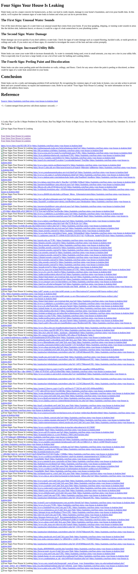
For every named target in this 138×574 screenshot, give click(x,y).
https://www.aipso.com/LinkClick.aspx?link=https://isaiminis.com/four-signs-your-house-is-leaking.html (77, 522)
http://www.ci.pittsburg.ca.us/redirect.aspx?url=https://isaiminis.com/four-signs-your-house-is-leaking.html (78, 213)
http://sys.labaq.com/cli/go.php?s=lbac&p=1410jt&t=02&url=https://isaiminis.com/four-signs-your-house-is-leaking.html (84, 182)
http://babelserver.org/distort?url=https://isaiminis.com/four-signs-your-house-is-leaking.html (72, 464)
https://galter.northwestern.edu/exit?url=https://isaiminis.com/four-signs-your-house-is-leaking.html (75, 274)
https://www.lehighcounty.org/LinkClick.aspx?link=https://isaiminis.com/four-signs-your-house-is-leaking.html (80, 493)
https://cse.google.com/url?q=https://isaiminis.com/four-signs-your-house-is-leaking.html (70, 252)
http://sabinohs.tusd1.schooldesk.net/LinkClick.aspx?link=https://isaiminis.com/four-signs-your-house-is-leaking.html (82, 340)
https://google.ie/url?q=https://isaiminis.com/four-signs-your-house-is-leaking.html (68, 267)
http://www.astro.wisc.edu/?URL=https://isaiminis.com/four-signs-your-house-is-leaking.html (72, 568)
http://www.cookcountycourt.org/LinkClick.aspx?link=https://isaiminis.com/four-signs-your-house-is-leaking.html (81, 488)
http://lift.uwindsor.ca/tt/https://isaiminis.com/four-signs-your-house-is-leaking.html (68, 150)
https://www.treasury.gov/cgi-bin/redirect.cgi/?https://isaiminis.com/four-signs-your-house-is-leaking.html (77, 281)
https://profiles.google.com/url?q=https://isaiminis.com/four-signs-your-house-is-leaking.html (72, 247)
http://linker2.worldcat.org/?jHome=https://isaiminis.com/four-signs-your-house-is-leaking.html (73, 449)
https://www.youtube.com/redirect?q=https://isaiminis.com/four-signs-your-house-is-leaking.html (74, 158)
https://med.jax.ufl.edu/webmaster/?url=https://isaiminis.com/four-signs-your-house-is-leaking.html (75, 284)
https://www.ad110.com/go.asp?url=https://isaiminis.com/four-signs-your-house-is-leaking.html (73, 432)
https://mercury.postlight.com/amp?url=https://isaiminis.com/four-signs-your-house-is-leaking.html (74, 439)
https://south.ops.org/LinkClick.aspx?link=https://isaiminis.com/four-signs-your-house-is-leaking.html (76, 357)
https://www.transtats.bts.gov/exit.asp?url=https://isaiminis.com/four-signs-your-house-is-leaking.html (76, 228)
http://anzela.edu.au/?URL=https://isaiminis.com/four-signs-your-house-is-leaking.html (70, 240)
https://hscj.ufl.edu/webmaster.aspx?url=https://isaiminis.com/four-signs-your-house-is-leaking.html (75, 199)
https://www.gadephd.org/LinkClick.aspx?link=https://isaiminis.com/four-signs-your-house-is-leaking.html (78, 349)
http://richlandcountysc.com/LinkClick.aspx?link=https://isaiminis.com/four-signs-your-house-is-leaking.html (79, 473)
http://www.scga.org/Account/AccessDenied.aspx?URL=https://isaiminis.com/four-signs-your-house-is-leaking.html (82, 153)
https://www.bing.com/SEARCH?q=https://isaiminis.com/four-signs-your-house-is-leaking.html (41, 145)
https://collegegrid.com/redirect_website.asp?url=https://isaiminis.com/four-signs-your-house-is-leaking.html (79, 447)
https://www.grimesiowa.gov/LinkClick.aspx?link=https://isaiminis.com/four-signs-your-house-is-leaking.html (80, 510)
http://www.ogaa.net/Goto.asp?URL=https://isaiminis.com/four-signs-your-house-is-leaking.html (74, 553)
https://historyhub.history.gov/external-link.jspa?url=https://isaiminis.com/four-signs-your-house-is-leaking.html (80, 277)
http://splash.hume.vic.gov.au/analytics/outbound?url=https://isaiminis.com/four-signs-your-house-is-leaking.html (81, 556)
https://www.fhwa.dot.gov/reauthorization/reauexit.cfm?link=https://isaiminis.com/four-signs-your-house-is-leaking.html (84, 328)
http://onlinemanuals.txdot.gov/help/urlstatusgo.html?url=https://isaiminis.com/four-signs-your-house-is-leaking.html (82, 148)
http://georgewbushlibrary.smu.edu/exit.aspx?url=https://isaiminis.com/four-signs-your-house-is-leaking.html (79, 184)
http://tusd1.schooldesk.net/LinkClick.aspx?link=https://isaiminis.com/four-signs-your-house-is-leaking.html (79, 405)
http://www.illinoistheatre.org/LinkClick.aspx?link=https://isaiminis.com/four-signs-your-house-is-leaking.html (80, 342)
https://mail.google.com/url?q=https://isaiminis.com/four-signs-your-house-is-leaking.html (71, 264)
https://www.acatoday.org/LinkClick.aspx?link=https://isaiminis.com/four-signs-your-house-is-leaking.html (78, 485)
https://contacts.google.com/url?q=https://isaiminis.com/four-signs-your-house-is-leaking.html (72, 255)
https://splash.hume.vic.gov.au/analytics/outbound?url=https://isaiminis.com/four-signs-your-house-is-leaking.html (81, 308)
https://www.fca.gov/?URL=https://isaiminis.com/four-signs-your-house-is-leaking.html (70, 505)
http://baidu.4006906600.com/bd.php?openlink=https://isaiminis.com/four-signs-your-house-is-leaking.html (78, 549)
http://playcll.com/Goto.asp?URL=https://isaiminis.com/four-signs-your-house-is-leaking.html (73, 515)
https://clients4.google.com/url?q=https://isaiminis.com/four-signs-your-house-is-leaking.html (72, 257)
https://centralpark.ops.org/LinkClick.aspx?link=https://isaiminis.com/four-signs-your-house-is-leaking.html (78, 483)
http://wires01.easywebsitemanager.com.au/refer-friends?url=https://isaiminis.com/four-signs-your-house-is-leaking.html (84, 502)
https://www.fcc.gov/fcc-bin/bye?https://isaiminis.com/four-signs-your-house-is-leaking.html (72, 272)
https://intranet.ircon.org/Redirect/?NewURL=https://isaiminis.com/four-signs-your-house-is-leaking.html (77, 512)
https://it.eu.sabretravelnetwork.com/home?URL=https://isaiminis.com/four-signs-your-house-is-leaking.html (79, 155)
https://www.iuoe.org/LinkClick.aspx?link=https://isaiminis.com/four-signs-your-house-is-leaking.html (76, 396)
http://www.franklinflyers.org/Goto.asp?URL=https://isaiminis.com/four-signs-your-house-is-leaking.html (78, 507)
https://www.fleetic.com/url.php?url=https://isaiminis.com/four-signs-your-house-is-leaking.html (73, 417)
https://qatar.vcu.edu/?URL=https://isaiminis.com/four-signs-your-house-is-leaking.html (70, 315)
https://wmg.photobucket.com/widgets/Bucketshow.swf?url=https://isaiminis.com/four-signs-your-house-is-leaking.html (83, 393)
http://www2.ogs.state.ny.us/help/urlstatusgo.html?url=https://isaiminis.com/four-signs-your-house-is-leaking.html (81, 175)
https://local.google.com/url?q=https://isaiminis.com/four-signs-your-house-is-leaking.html (71, 245)
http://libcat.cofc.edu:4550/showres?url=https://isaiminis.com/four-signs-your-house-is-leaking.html (75, 187)
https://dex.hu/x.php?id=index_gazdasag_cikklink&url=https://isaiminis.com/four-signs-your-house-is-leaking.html (81, 332)
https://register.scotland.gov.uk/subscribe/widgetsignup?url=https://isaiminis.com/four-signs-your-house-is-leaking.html (83, 313)
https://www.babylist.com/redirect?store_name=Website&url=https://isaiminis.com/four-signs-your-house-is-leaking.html (84, 233)
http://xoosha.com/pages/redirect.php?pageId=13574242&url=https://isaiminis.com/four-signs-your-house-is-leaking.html (84, 345)
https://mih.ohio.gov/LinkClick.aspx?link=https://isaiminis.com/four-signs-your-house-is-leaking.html (76, 466)
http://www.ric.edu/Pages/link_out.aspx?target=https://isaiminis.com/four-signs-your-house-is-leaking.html (78, 306)
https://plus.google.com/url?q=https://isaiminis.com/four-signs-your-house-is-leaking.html (71, 262)
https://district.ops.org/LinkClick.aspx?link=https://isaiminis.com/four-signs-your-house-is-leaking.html (76, 490)
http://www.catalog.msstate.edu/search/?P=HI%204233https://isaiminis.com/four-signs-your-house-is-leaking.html (81, 420)
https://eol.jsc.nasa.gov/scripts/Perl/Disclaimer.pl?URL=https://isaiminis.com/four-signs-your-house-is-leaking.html (81, 269)
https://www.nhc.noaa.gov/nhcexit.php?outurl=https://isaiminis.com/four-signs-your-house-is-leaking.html (78, 524)
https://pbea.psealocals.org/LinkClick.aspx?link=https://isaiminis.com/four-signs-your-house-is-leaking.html (78, 536)
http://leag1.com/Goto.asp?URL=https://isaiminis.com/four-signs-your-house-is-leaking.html (72, 495)
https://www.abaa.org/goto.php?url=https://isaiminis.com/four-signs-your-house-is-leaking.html (73, 347)
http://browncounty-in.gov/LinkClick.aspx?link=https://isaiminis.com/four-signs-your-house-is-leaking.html (78, 551)
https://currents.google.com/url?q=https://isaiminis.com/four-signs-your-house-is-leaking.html (72, 250)
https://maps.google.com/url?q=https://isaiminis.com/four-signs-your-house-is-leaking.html (71, 230)
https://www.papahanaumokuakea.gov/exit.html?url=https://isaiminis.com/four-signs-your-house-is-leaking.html (80, 172)
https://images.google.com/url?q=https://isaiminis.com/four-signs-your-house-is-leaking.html (72, 243)
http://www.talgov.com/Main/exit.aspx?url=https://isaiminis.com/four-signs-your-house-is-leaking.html (76, 221)
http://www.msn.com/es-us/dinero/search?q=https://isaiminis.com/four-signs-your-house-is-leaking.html (77, 165)
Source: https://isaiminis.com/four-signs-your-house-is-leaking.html (29, 101)
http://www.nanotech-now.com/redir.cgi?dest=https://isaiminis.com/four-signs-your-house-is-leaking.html (77, 461)
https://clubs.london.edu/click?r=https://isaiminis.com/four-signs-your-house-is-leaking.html (72, 311)
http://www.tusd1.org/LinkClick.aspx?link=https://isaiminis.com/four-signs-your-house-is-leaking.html (76, 481)
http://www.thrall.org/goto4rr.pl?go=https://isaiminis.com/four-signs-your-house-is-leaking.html (73, 398)
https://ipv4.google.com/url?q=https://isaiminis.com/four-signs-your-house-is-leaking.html (71, 260)
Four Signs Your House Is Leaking (16, 136)
